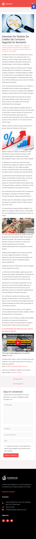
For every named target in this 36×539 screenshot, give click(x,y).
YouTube (9, 355)
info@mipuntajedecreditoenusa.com (17, 366)
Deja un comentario (7, 45)
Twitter (19, 372)
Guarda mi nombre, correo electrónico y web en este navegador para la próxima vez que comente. (17, 448)
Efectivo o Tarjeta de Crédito (15, 49)
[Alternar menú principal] (32, 3)
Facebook (14, 372)
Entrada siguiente (18, 384)
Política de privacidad (8, 491)
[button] (33, 6)
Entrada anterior (18, 379)
